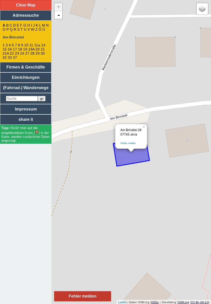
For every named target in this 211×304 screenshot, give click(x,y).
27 (27, 53)
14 (43, 45)
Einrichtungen (26, 77)
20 (38, 49)
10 (26, 45)
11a (37, 45)
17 (15, 49)
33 (10, 57)
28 (32, 53)
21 (43, 49)
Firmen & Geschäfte (25, 67)
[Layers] (202, 8)
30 (43, 53)
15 (5, 49)
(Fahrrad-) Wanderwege (26, 88)
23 (17, 53)
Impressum (26, 109)
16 (10, 49)
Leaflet (122, 302)
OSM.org (183, 302)
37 (15, 57)
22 (12, 53)
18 (20, 49)
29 (38, 53)
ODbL (155, 302)
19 (25, 49)
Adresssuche (26, 15)
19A (31, 49)
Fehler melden (128, 143)
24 (22, 53)
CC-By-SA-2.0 (200, 302)
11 (31, 45)
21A (6, 53)
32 (5, 57)
